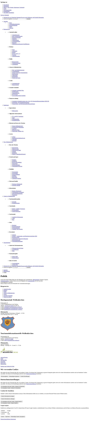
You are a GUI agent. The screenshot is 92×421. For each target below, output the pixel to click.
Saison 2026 (15, 256)
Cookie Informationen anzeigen (7, 396)
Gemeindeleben (15, 71)
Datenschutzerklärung (31, 373)
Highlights (14, 152)
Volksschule (15, 75)
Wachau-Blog (4, 360)
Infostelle (14, 201)
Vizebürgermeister (16, 63)
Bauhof (13, 52)
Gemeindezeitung (16, 41)
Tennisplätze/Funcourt (17, 166)
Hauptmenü (6, 6)
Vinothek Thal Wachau (17, 229)
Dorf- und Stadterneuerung (18, 70)
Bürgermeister (15, 61)
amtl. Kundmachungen (17, 36)
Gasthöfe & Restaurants (17, 217)
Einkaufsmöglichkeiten (17, 193)
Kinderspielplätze (16, 165)
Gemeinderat (15, 64)
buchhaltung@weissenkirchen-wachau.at (13, 308)
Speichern (7, 416)
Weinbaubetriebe (16, 227)
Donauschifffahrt (16, 174)
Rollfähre (14, 175)
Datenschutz (3, 364)
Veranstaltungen (15, 93)
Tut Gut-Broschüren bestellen (18, 95)
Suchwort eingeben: (8, 19)
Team (13, 49)
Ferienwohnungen (16, 211)
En (32, 17)
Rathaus (5, 290)
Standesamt (6, 105)
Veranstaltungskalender (14, 24)
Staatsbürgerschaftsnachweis (18, 138)
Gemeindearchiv (16, 83)
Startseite (5, 270)
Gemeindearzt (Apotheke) (18, 192)
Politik (4, 291)
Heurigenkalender (13, 25)
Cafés (13, 218)
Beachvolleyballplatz (17, 162)
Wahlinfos (14, 38)
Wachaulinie (15, 173)
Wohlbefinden (15, 91)
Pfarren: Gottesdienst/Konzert (19, 154)
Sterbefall (14, 140)
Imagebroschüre (15, 237)
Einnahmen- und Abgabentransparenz (20, 102)
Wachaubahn (15, 172)
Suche (4, 8)
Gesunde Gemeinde (7, 295)
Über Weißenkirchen (8, 142)
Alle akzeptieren (4, 376)
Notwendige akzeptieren (14, 376)
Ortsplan (14, 234)
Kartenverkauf (15, 257)
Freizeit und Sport (16, 77)
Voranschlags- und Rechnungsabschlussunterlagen (23, 103)
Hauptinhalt (6, 4)
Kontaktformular (16, 120)
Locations (14, 128)
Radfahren (14, 161)
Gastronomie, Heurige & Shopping (20, 238)
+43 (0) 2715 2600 (9, 339)
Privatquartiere (15, 210)
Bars (13, 219)
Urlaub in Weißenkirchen (9, 196)
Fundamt (14, 55)
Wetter (10, 26)
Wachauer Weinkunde (17, 184)
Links (2, 358)
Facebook (3, 361)
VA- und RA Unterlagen (17, 116)
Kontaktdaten (6, 11)
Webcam (11, 28)
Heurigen (14, 225)
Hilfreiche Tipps (15, 130)
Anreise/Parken (4, 357)
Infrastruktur (15, 76)
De (12, 17)
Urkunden (14, 139)
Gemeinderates (31, 281)
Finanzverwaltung (7, 297)
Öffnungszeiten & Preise (17, 248)
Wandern (14, 159)
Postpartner (14, 195)
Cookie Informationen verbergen (7, 398)
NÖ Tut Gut (15, 94)
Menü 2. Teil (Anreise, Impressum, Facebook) (13, 7)
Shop (13, 250)
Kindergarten (15, 74)
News (10, 22)
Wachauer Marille (16, 185)
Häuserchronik (15, 84)
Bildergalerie (15, 110)
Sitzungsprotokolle (16, 37)
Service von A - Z (16, 53)
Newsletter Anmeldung (8, 12)
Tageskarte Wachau (16, 178)
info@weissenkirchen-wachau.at (11, 340)
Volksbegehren (15, 40)
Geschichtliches (15, 263)
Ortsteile (14, 151)
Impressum (3, 362)
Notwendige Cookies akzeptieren (18, 416)
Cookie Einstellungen (25, 376)
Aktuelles (5, 21)
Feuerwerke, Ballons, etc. (18, 131)
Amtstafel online (7, 289)
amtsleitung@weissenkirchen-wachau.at (13, 309)
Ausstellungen (15, 249)
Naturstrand (14, 163)
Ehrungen (14, 42)
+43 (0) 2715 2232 (9, 305)
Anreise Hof (15, 264)
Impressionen (15, 147)
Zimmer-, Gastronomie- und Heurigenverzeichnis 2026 (24, 236)
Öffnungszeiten (15, 119)
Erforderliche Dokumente (18, 127)
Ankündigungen (15, 35)
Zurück (2, 416)
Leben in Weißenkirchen (9, 293)
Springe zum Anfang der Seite (7, 366)
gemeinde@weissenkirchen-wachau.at (13, 306)
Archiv (5, 294)
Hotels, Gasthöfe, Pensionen (18, 208)
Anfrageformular (16, 56)
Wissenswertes (15, 149)
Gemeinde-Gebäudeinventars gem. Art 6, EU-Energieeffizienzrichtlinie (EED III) (30, 101)
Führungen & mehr (16, 150)
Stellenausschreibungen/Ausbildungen (20, 44)
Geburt (13, 136)
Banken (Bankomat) (16, 191)
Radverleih (14, 177)
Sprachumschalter (7, 10)
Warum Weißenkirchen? (17, 126)
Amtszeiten (14, 51)
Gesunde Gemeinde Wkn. (18, 90)
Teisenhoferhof (6, 242)
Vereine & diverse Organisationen (19, 72)
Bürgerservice (6, 29)
